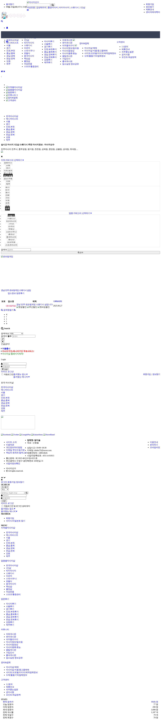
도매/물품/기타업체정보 (95, 56)
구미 (7, 198)
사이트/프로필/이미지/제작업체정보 (100, 53)
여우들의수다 (68, 45)
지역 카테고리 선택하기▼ (12, 160)
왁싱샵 (27, 58)
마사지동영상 (68, 51)
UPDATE (58, 301)
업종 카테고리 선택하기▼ (80, 213)
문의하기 (154, 445)
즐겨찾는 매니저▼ (21, 377)
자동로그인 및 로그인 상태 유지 (17, 506)
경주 (7, 203)
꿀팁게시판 (67, 56)
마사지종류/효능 (69, 53)
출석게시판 (67, 61)
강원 (8, 61)
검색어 (4, 250)
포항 (7, 200)
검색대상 (5, 333)
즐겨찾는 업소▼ (20, 374)
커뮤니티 (5, 629)
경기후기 (48, 47)
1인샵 (82, 7)
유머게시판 (67, 43)
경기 (8, 48)
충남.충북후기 (50, 52)
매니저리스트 (12, 43)
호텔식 (27, 53)
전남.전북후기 (50, 57)
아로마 (27, 48)
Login (5, 369)
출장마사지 (53, 7)
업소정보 (12, 293)
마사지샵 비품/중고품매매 (96, 51)
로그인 (4, 482)
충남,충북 (8, 173)
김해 (7, 195)
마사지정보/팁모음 (70, 48)
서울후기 (48, 44)
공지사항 (126, 54)
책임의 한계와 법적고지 (16, 453)
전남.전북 (10, 58)
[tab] (80, 528)
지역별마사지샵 (8, 528)
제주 (8, 64)
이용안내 (154, 442)
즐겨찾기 (10, 4)
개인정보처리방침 (14, 447)
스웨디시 (75, 7)
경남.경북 (10, 56)
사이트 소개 (11, 442)
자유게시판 (67, 40)
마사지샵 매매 (90, 48)
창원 (7, 206)
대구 (7, 190)
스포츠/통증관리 (31, 66)
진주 (7, 208)
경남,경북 (8, 176)
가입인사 (66, 59)
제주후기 (48, 62)
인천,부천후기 (50, 49)
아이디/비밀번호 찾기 (15, 521)
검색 (81, 252)
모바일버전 (155, 447)
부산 (7, 187)
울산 (7, 193)
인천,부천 (10, 51)
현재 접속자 (8, 702)
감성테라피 (41, 7)
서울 (8, 45)
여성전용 (31, 7)
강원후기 (48, 60)
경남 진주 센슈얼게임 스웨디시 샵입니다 (34, 304)
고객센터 (121, 42)
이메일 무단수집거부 (15, 450)
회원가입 (150, 4)
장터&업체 (84, 43)
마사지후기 (49, 41)
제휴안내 (150, 9)
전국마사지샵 (12, 40)
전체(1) (11, 216)
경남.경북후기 (50, 54)
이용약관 (10, 445)
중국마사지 (29, 56)
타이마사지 (64, 7)
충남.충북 (10, 53)
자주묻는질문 (128, 52)
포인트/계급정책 (129, 57)
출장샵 (27, 61)
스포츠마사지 (11, 245)
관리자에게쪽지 (153, 12)
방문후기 (20, 293)
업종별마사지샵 (8, 561)
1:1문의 (125, 47)
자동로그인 (8, 374)
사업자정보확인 (13, 463)
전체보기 (8, 163)
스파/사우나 (29, 51)
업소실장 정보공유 (70, 64)
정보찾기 (150, 7)
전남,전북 (8, 179)
